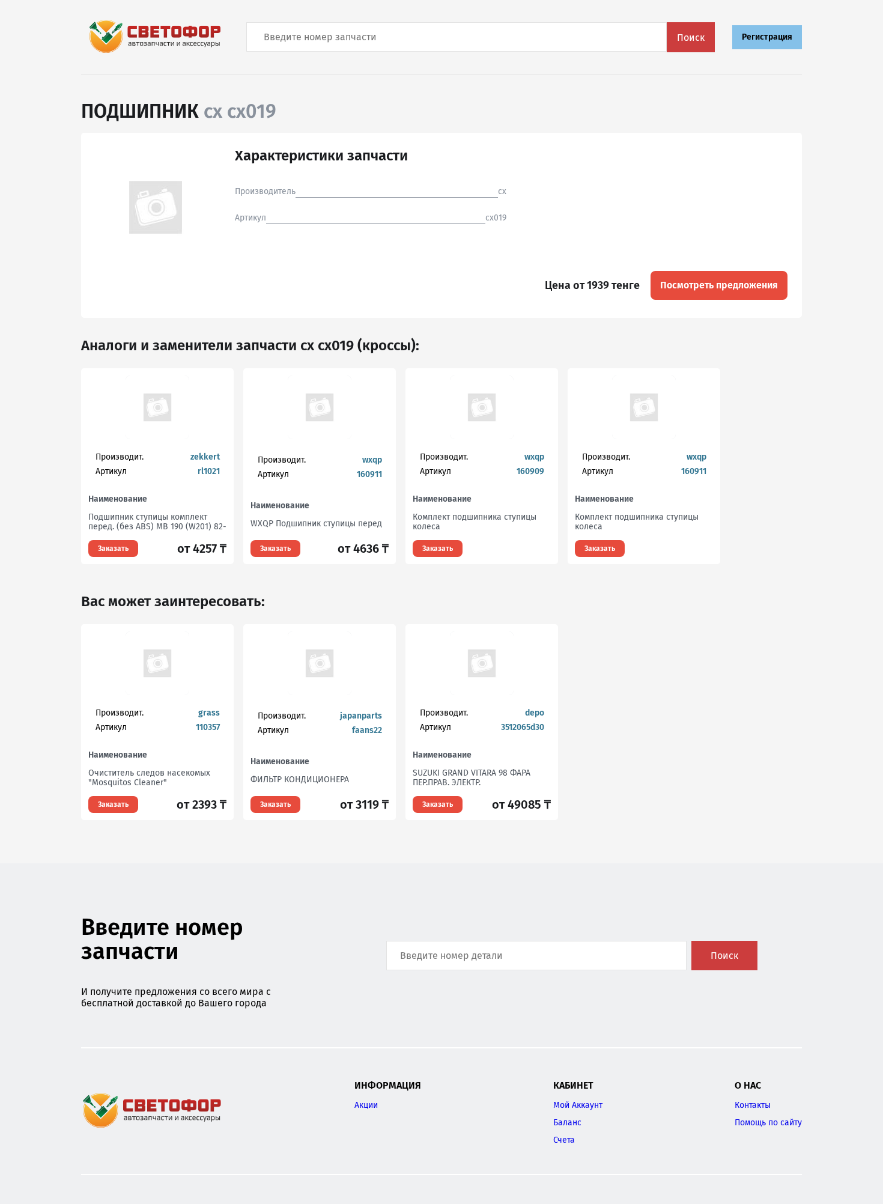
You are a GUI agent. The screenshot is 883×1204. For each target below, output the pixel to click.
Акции (366, 1105)
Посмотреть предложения (719, 285)
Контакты (753, 1105)
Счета (564, 1140)
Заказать (113, 548)
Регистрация (767, 37)
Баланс (567, 1122)
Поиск (691, 37)
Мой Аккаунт (577, 1105)
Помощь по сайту (768, 1122)
